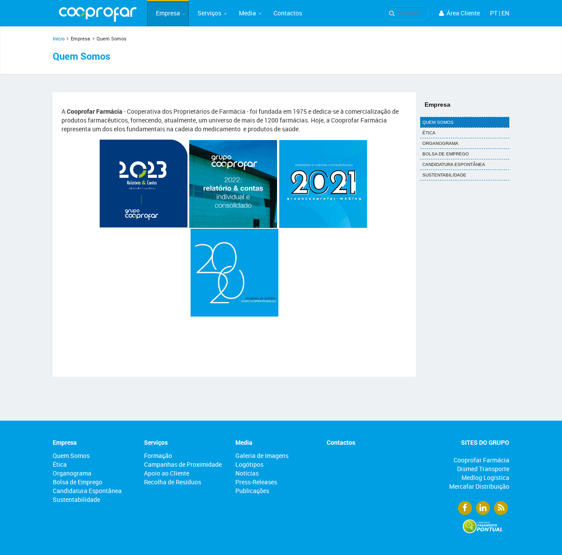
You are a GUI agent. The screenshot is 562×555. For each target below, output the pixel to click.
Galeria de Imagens (261, 455)
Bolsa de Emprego (445, 153)
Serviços (209, 13)
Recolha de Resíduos (172, 482)
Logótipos (249, 464)
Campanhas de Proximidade (183, 464)
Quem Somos (438, 122)
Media (247, 13)
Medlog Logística (485, 477)
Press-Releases (256, 482)
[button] (168, 13)
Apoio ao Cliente (166, 473)
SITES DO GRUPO (485, 442)
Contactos (288, 13)
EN (505, 13)
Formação (158, 455)
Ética (429, 132)
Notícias (247, 473)
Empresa (168, 13)
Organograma (440, 143)
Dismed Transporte (483, 469)
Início (59, 38)
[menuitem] (168, 13)
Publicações (252, 491)
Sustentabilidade (444, 175)
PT (493, 13)
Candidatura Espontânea (453, 164)
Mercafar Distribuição (479, 486)
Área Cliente (462, 13)
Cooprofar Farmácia (481, 460)
